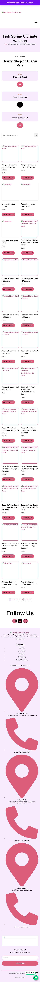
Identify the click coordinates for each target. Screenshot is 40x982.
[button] (36, 21)
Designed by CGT (20, 977)
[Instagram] (14, 621)
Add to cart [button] (8, 178)
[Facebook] (20, 621)
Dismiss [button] (30, 2)
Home (5, 44)
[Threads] (25, 621)
